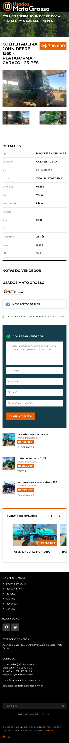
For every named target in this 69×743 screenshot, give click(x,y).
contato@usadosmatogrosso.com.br (23, 685)
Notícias (10, 593)
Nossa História (14, 588)
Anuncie (10, 598)
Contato (10, 608)
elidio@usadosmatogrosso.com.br (21, 680)
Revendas (12, 603)
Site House (49, 730)
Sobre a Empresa (16, 583)
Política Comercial (28, 714)
